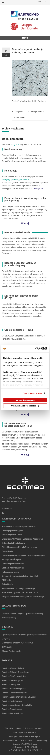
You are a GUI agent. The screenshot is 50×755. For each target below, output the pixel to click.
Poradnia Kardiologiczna (12, 701)
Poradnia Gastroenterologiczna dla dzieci (19, 697)
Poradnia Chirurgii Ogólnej (13, 668)
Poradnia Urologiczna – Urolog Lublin (17, 705)
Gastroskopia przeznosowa (13, 564)
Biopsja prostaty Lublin (11, 651)
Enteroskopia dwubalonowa (13, 543)
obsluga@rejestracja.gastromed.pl (15, 180)
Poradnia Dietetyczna (11, 685)
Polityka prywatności (33, 728)
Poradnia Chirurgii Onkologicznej (15, 672)
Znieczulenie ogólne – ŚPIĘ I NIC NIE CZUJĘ (20, 593)
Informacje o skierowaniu (23, 732)
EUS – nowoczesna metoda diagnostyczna (19, 547)
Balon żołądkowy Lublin (12, 535)
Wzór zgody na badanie (18, 737)
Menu (39, 2)
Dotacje (34, 737)
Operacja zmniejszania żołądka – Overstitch (20, 576)
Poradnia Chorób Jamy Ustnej (14, 676)
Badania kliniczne (10, 741)
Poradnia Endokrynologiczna (13, 689)
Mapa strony (42, 741)
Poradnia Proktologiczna (12, 709)
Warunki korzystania (13, 728)
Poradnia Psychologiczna (12, 713)
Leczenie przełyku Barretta (13, 568)
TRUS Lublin (7, 647)
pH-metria (6, 580)
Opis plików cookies (32, 393)
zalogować (15, 145)
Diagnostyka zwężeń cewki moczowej (17, 643)
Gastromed (21, 117)
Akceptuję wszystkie (25, 400)
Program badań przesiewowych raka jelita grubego (23, 597)
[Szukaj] (45, 1)
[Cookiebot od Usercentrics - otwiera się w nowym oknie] (35, 348)
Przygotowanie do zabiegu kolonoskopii (18, 589)
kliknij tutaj (38, 189)
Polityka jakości (27, 741)
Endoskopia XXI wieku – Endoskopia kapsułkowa (22, 539)
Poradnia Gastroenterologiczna (14, 693)
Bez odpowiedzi (36, 112)
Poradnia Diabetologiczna (12, 680)
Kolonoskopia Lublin (10, 572)
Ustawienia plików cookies (23, 406)
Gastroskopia (7, 551)
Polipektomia (7, 584)
